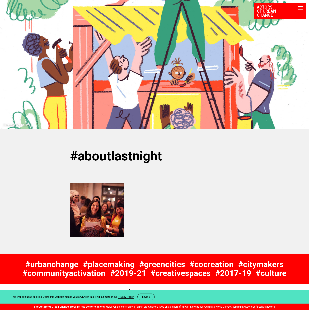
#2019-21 (128, 273)
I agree (146, 296)
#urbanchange (51, 264)
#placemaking (109, 264)
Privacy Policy (126, 296)
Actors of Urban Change (266, 11)
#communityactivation (64, 273)
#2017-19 (233, 273)
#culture (271, 273)
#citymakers (261, 264)
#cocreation (212, 264)
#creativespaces (181, 273)
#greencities (162, 264)
